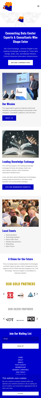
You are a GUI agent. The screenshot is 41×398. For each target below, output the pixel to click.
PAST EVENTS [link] (20, 365)
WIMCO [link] (20, 362)
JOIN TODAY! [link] (20, 372)
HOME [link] (20, 357)
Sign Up (20, 346)
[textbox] (20, 339)
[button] (38, 6)
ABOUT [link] (20, 360)
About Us (9, 118)
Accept (20, 393)
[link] (7, 6)
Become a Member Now (20, 62)
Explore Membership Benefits (18, 187)
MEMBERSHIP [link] (20, 367)
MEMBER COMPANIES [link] (20, 370)
